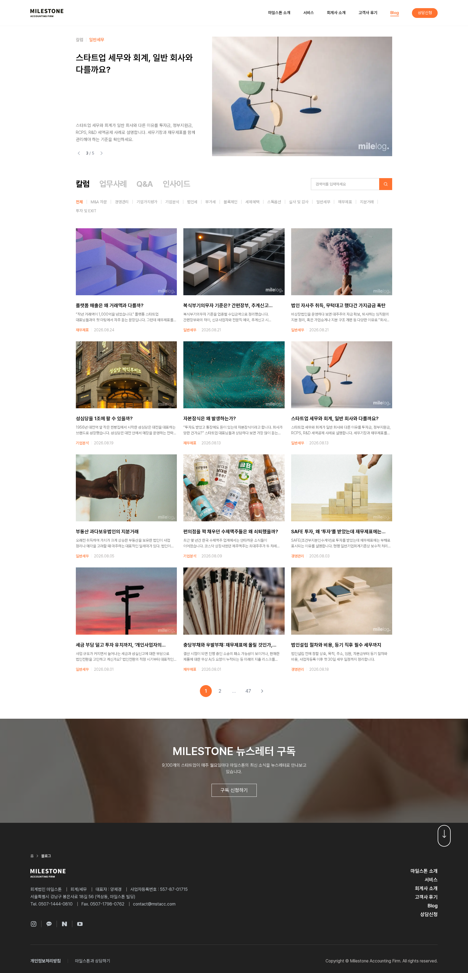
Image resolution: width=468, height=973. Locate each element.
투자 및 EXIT (86, 210)
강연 (100, 39)
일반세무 (323, 202)
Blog (394, 12)
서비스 (308, 12)
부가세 (210, 202)
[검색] (385, 184)
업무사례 (113, 184)
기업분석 (172, 202)
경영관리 (122, 202)
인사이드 (83, 39)
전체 (79, 202)
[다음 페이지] (262, 691)
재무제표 (345, 202)
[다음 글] (102, 153)
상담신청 (425, 12)
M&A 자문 (99, 202)
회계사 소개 (336, 12)
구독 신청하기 (234, 790)
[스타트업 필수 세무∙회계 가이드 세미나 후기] (302, 96)
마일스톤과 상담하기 (92, 961)
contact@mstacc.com (154, 904)
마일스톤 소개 (279, 12)
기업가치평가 (146, 202)
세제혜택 (252, 202)
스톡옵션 (274, 202)
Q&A (144, 184)
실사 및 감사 (298, 202)
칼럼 (83, 184)
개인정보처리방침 (45, 961)
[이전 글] (79, 153)
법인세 (192, 202)
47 (248, 691)
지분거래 (367, 202)
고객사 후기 (368, 12)
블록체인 (231, 202)
